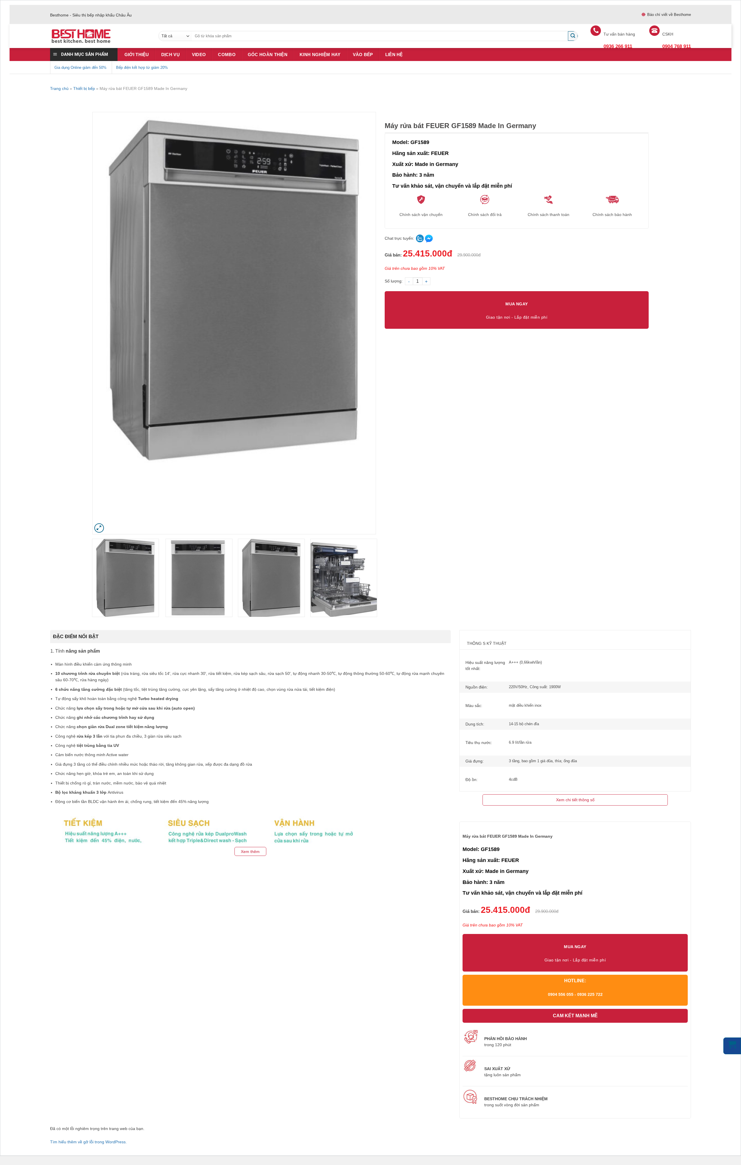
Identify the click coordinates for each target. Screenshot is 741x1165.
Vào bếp (363, 54)
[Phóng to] (99, 528)
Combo (227, 54)
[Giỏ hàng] (732, 1045)
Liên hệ (394, 54)
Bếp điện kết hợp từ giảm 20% (142, 67)
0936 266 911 (618, 46)
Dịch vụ (170, 54)
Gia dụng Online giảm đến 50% (80, 67)
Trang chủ (59, 88)
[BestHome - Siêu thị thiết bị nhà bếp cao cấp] (100, 36)
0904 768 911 (676, 46)
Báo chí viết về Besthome (669, 14)
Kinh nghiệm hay (320, 54)
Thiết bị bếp (84, 88)
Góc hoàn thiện (267, 54)
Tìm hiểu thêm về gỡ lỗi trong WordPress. (88, 1142)
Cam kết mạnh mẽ (575, 1015)
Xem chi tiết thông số (575, 799)
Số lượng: (394, 281)
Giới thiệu (136, 54)
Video (199, 54)
